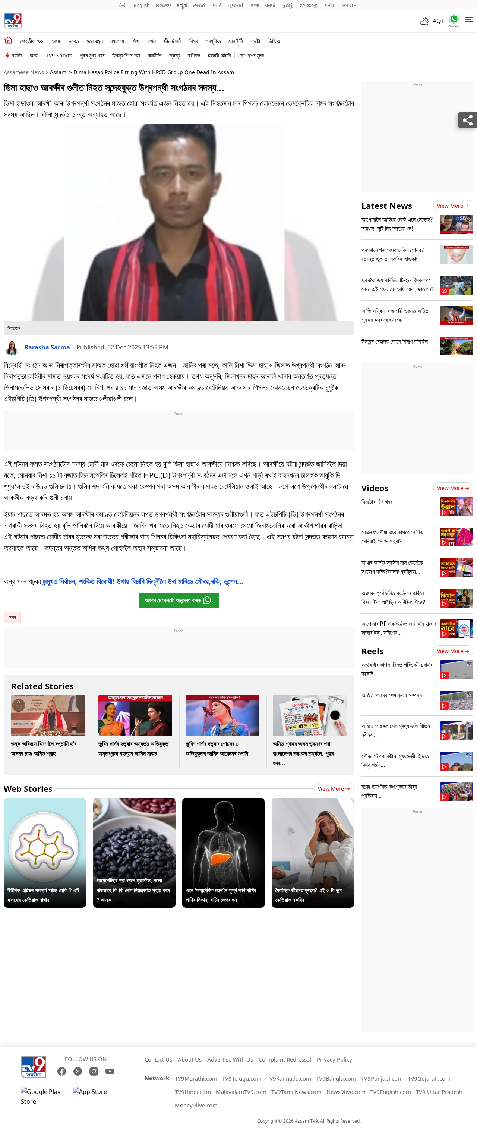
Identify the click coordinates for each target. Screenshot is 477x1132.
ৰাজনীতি (154, 55)
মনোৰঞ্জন (94, 41)
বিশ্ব (193, 41)
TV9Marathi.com (196, 1078)
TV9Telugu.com (242, 1078)
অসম (56, 41)
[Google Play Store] (43, 1096)
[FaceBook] (61, 1071)
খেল (152, 41)
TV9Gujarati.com (429, 1078)
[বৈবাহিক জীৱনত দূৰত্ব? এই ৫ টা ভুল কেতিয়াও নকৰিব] (313, 803)
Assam (58, 72)
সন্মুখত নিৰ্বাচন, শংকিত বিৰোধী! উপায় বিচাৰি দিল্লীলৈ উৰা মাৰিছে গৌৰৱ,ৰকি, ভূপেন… (143, 581)
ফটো (255, 41)
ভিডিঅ (274, 41)
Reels (372, 650)
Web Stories (28, 788)
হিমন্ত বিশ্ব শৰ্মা (126, 55)
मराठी (217, 5)
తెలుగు (200, 5)
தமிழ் (288, 5)
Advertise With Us (230, 1059)
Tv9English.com (390, 1091)
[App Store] (95, 1096)
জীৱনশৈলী (172, 41)
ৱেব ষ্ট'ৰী (236, 41)
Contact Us (158, 1059)
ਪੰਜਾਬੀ (271, 5)
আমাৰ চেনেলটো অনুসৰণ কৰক (173, 600)
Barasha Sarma (48, 347)
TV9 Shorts (59, 55)
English (142, 5)
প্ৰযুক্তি (213, 41)
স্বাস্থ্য (174, 55)
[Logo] (13, 21)
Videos (375, 487)
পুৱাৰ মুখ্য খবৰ (92, 55)
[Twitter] (77, 1071)
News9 (163, 5)
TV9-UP (348, 5)
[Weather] (426, 20)
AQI (438, 21)
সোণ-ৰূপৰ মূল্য (251, 55)
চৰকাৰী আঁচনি (219, 55)
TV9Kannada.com (288, 1078)
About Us (190, 1059)
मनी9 (329, 5)
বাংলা (255, 5)
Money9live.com (196, 1105)
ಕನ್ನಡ (182, 5)
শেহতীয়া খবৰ (32, 41)
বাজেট (17, 55)
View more (331, 788)
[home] (8, 40)
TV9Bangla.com (336, 1078)
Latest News (386, 205)
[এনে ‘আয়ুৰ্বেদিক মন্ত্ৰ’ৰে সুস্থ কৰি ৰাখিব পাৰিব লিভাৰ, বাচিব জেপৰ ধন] (223, 803)
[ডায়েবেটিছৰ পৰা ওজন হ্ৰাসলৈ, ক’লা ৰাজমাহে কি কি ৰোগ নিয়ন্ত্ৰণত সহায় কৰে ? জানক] (134, 803)
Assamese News (24, 72)
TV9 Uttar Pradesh (439, 1091)
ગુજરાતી (236, 5)
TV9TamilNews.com (296, 1091)
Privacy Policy (334, 1059)
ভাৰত (74, 41)
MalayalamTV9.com (241, 1091)
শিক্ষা (136, 41)
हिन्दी (123, 5)
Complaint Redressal (285, 1059)
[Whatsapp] (451, 20)
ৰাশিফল (194, 55)
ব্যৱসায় (117, 41)
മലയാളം (309, 5)
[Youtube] (109, 1071)
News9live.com (346, 1091)
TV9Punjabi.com (382, 1078)
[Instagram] (93, 1071)
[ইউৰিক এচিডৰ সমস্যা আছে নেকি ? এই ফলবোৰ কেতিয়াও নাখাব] (45, 803)
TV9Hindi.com (193, 1091)
